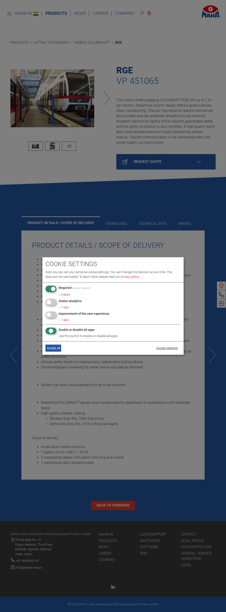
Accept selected (167, 348)
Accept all (53, 348)
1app (64, 307)
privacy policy (130, 276)
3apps (64, 294)
